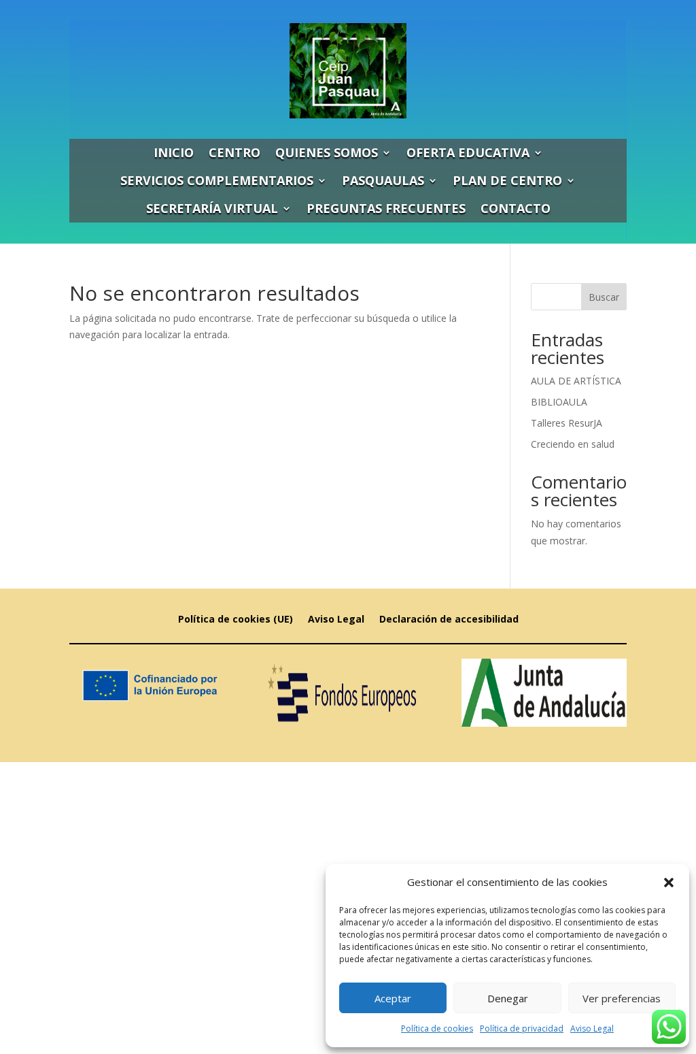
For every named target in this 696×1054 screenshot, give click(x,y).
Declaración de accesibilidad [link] (449, 619)
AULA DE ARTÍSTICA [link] (576, 380)
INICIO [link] (174, 152)
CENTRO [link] (234, 152)
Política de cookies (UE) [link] (235, 619)
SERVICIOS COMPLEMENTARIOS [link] (216, 180)
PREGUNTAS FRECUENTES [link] (386, 208)
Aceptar (393, 998)
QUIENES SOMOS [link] (326, 152)
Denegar (507, 998)
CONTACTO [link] (516, 208)
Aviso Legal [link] (592, 1028)
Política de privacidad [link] (521, 1028)
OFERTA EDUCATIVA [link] (467, 152)
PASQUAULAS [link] (383, 180)
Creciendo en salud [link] (572, 444)
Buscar (604, 297)
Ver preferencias (621, 998)
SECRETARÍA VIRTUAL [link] (212, 208)
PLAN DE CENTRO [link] (507, 180)
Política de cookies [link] (437, 1028)
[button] (669, 882)
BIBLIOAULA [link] (559, 401)
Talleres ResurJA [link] (566, 422)
